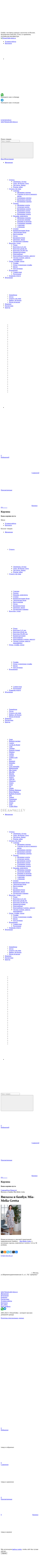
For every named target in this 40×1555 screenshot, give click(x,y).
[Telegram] (10, 1252)
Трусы (15, 236)
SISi (10, 795)
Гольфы (15, 263)
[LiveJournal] (2, 1252)
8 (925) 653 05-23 (7, 1256)
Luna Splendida (14, 766)
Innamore (12, 761)
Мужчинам (9, 692)
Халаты (15, 203)
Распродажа (9, 306)
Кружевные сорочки (24, 201)
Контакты (8, 43)
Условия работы (10, 41)
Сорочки (16, 190)
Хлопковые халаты (24, 212)
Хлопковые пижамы (24, 223)
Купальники (13, 270)
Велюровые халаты (24, 214)
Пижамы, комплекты (20, 216)
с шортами (21, 225)
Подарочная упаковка (20, 241)
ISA (10, 759)
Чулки (15, 245)
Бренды (7, 722)
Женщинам (9, 532)
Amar (11, 739)
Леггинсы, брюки (19, 185)
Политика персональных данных (12, 1318)
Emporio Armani (14, 750)
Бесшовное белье (19, 238)
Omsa (11, 784)
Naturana (12, 775)
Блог (8, 1190)
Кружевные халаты (24, 209)
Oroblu (11, 788)
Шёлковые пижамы (24, 218)
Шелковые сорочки (24, 192)
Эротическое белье (19, 232)
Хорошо (4, 1553)
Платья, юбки (18, 187)
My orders (4, 1304)
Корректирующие (19, 252)
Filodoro (12, 752)
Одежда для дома (15, 189)
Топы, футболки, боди (21, 183)
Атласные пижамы (23, 219)
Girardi (11, 756)
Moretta (11, 774)
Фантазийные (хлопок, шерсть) (24, 256)
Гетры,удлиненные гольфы (22, 265)
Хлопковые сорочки (24, 198)
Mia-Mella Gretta (25, 1241)
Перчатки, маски (19, 239)
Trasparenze (13, 799)
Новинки (8, 304)
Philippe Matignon (15, 790)
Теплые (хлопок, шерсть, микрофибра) (21, 258)
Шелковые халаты (23, 205)
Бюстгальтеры (18, 234)
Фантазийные (18, 254)
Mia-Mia (12, 772)
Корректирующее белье (21, 230)
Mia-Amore (13, 770)
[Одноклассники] (5, 1252)
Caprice (11, 743)
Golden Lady (13, 757)
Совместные (17, 272)
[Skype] (8, 1252)
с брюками (21, 227)
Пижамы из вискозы (24, 221)
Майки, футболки (15, 300)
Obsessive (12, 781)
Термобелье (13, 295)
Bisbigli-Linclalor (14, 741)
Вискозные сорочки (24, 200)
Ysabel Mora (13, 806)
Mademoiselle (13, 768)
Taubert (11, 797)
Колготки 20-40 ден (20, 248)
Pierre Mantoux (14, 792)
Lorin (11, 765)
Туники (15, 229)
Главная (3, 1190)
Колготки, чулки (15, 243)
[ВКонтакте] (16, 1252)
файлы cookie (17, 1549)
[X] (13, 1252)
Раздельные (17, 274)
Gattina (11, 754)
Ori (10, 786)
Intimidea (12, 763)
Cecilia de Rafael (14, 745)
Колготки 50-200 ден (20, 250)
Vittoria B (12, 801)
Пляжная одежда (15, 276)
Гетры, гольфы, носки (16, 261)
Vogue (11, 803)
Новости (13, 1190)
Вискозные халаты (23, 210)
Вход (2, 159)
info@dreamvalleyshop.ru (9, 122)
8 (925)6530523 (6, 120)
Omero (11, 783)
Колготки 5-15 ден (19, 247)
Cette (10, 746)
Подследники (18, 268)
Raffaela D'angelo (15, 794)
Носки (15, 267)
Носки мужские (14, 302)
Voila (10, 804)
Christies (12, 748)
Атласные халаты (23, 207)
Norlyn (11, 777)
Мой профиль (5, 1306)
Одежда (11, 180)
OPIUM (11, 779)
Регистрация (9, 159)
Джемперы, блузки (19, 181)
